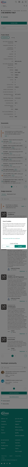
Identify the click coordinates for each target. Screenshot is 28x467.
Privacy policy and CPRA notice (9, 238)
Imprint (18, 238)
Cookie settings (14, 243)
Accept (20, 246)
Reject (8, 246)
